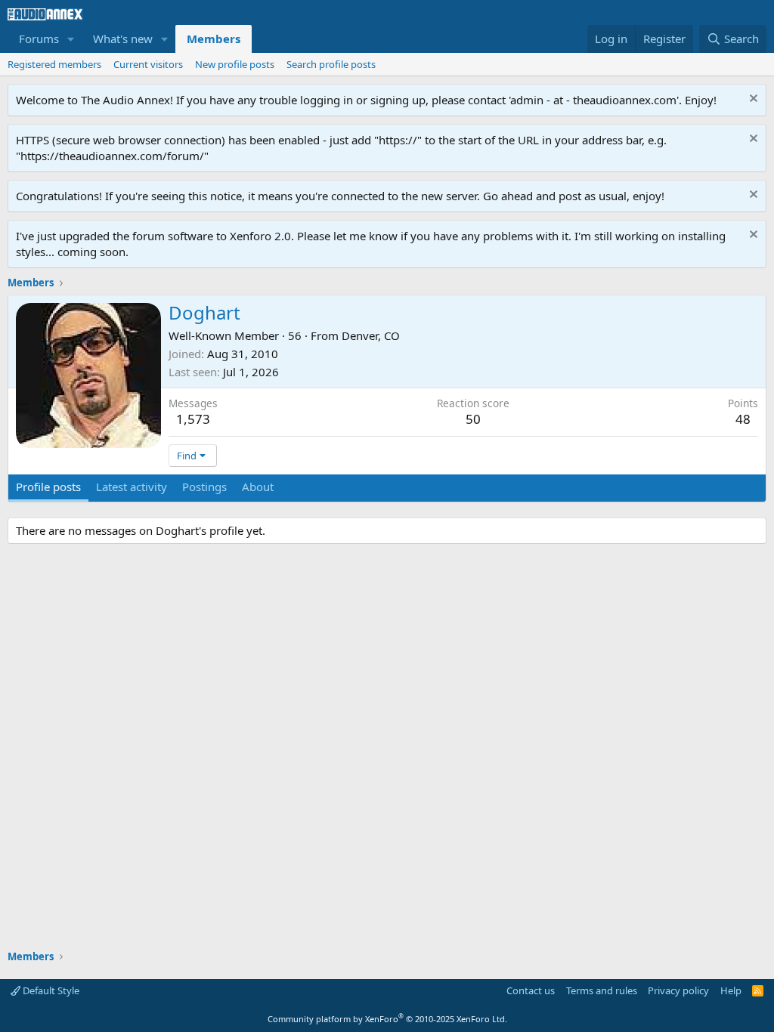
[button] (71, 39)
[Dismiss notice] (751, 100)
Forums (39, 38)
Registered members (54, 64)
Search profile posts (331, 64)
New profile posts (234, 64)
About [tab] (258, 486)
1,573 (193, 419)
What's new (123, 38)
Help (730, 990)
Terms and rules (601, 990)
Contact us (530, 990)
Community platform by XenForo (387, 1018)
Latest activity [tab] (131, 486)
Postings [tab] (204, 486)
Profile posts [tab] (48, 486)
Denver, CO (371, 335)
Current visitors (148, 64)
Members (213, 38)
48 (743, 419)
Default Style (49, 990)
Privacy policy (678, 990)
